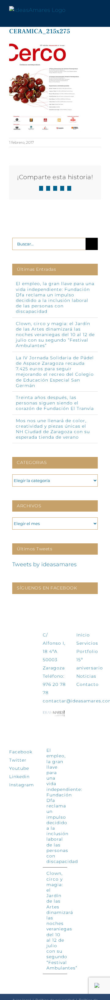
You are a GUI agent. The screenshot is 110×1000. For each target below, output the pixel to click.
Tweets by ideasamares (44, 564)
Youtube (19, 768)
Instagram (21, 785)
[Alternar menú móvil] (98, 10)
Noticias (86, 676)
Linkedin (19, 776)
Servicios (87, 643)
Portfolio (87, 651)
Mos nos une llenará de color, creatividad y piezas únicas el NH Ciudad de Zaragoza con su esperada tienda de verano (53, 429)
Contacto (87, 684)
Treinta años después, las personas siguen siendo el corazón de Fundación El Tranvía (55, 403)
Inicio (83, 635)
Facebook (20, 752)
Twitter (18, 760)
